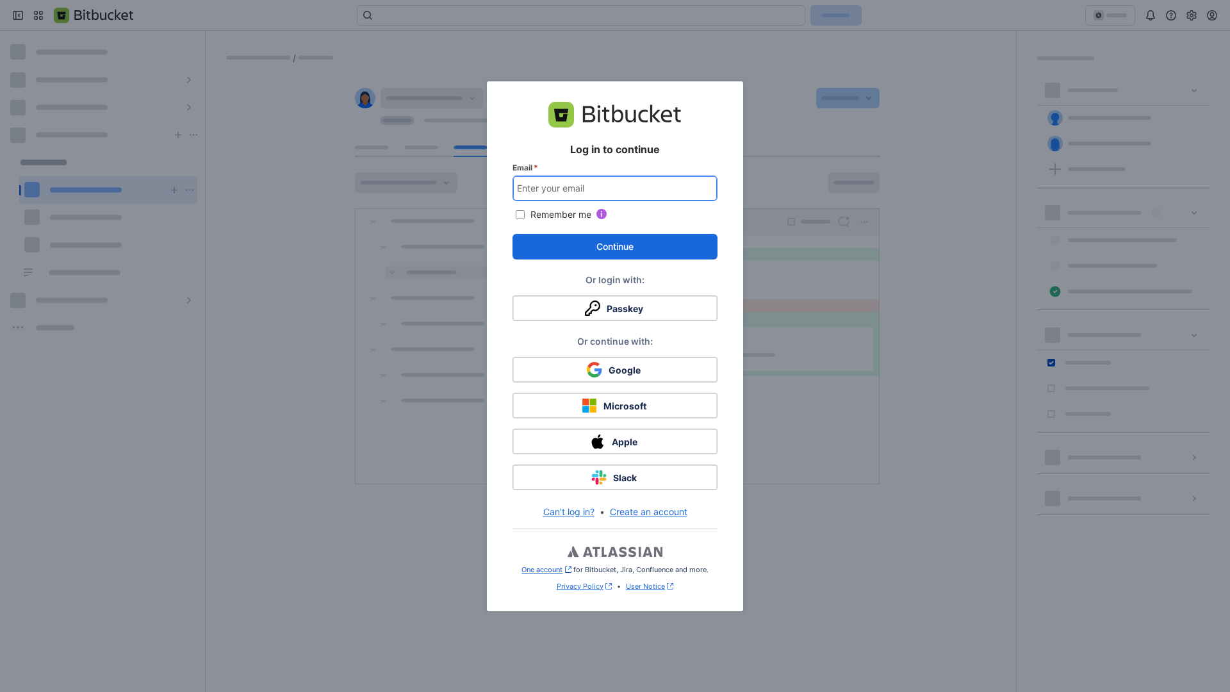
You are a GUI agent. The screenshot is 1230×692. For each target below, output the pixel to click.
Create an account (648, 511)
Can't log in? (568, 511)
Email (525, 167)
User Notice (645, 586)
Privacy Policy (580, 586)
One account (546, 569)
